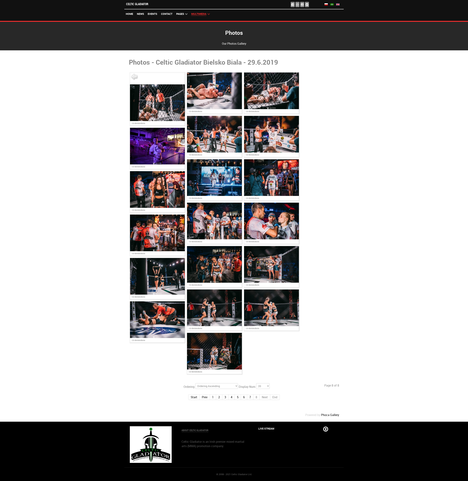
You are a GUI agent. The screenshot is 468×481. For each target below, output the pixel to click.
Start (194, 397)
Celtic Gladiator (137, 4)
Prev (204, 397)
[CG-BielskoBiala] (214, 90)
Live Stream (266, 428)
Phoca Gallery (330, 415)
